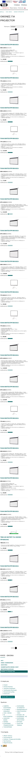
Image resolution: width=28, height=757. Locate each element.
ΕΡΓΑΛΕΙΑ (19, 721)
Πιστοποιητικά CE (7, 737)
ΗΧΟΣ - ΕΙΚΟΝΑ (9, 11)
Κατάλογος (24, 4)
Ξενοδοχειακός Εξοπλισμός (10, 690)
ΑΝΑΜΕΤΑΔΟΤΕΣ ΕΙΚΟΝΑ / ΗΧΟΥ (10, 667)
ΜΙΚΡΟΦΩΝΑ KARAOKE (7, 669)
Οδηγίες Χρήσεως (13, 7)
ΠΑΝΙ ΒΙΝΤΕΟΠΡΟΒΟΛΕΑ (9, 44)
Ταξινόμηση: (7, 26)
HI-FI (2, 660)
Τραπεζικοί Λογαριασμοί (9, 688)
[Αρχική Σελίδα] (4, 5)
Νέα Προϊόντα (6, 7)
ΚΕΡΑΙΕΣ (5, 721)
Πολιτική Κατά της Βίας (8, 692)
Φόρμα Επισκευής (7, 742)
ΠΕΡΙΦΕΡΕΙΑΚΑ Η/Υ (22, 709)
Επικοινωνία (20, 7)
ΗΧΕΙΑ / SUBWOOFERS (7, 662)
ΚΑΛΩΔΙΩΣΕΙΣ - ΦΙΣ (22, 716)
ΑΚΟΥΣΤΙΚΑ (4, 665)
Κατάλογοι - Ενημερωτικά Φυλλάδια (12, 739)
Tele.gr (2, 11)
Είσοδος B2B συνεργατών (8, 696)
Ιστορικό (5, 685)
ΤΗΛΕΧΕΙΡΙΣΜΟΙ (7, 727)
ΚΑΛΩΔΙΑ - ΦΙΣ (20, 714)
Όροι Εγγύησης (7, 741)
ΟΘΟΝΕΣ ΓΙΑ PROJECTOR (19, 11)
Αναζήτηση (17, 4)
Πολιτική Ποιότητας (8, 686)
